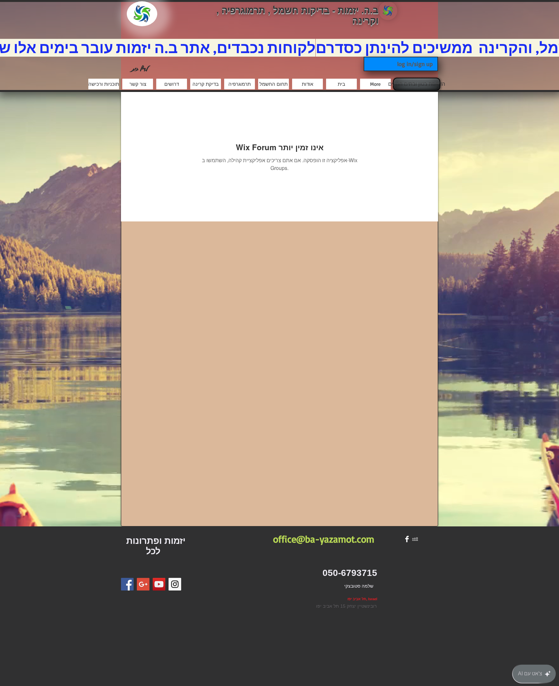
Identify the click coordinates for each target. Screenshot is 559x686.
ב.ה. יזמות (358, 10)
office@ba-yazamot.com (323, 539)
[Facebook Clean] (407, 539)
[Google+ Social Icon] (143, 584)
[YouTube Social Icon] (159, 584)
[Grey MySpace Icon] (415, 539)
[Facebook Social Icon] (127, 584)
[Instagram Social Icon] (175, 584)
